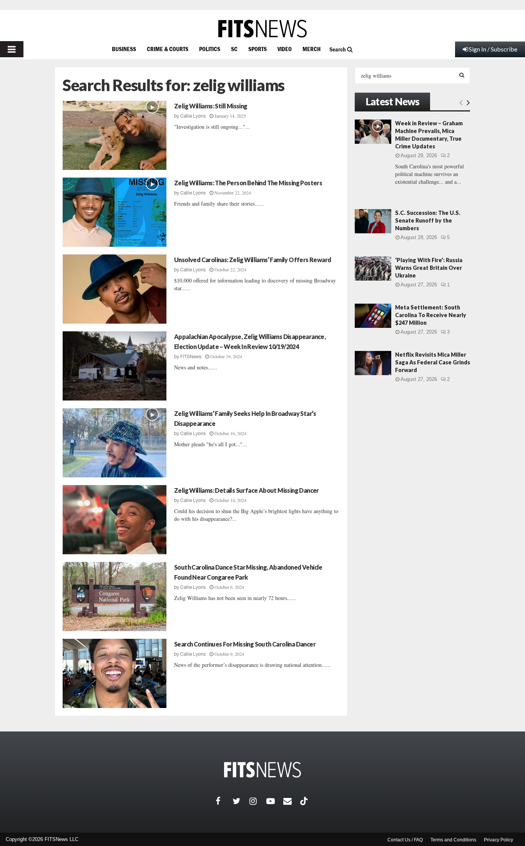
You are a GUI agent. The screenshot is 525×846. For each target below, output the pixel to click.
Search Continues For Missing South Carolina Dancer (245, 644)
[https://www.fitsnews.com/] (262, 29)
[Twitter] (241, 801)
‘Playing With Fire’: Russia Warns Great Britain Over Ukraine (428, 268)
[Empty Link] (461, 102)
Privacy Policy (498, 840)
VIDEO (284, 48)
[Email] (291, 801)
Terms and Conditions (453, 840)
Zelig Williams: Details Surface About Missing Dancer (246, 490)
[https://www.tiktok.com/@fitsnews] (304, 801)
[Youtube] (274, 801)
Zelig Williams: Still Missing (211, 106)
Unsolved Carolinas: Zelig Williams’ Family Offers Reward (252, 259)
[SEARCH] (462, 75)
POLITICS (209, 48)
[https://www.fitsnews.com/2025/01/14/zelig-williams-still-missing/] (114, 135)
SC (234, 48)
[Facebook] (224, 801)
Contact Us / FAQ (405, 840)
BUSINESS (124, 48)
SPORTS (257, 48)
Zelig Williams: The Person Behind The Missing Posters (248, 182)
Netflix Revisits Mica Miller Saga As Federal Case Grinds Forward (432, 362)
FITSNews (190, 356)
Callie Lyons (193, 116)
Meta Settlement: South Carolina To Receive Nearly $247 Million (430, 315)
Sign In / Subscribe (493, 49)
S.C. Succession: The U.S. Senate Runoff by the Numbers (427, 220)
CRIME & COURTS (167, 48)
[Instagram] (257, 801)
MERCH (311, 48)
